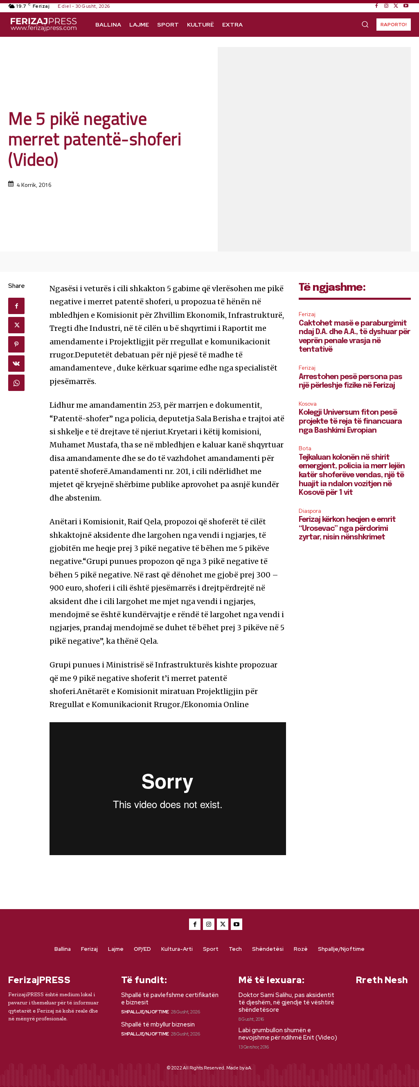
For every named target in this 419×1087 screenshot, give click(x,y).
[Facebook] (376, 6)
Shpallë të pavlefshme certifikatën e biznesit (170, 998)
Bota (305, 448)
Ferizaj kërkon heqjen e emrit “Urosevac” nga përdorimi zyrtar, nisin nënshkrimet (347, 528)
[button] (365, 24)
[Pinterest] (16, 344)
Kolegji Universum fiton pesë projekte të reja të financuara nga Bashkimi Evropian (350, 421)
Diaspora (310, 511)
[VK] (16, 363)
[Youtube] (406, 6)
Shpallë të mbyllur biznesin (158, 1024)
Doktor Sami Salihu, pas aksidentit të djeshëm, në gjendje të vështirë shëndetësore (286, 1002)
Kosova (308, 403)
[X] (396, 6)
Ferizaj (307, 314)
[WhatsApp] (16, 383)
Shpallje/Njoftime (145, 1012)
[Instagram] (386, 6)
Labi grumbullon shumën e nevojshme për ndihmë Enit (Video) (288, 1034)
